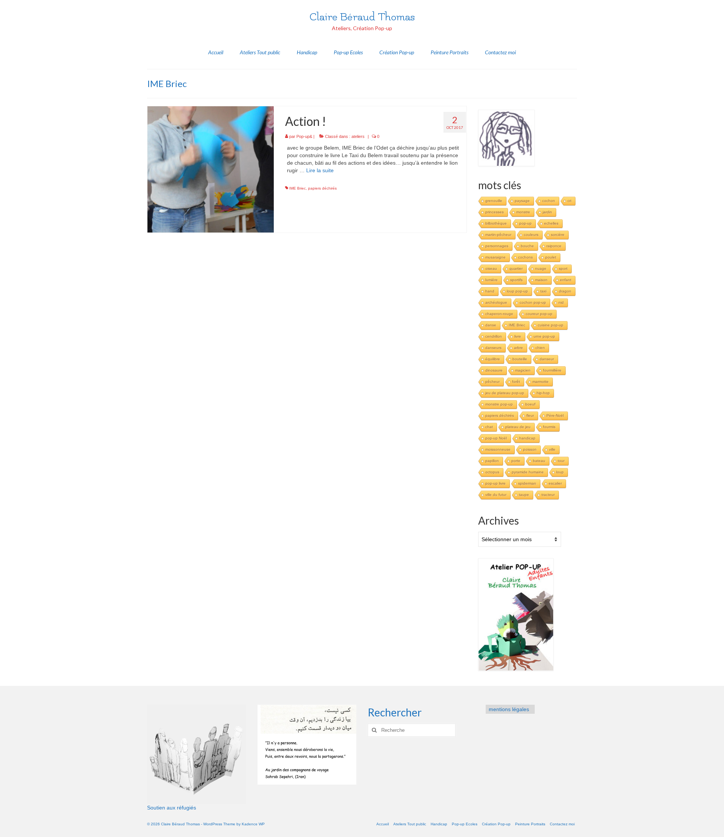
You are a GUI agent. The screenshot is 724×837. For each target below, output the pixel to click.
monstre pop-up (499, 404)
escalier (555, 483)
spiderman (527, 483)
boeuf (530, 404)
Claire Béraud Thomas (362, 17)
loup (560, 472)
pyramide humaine (528, 472)
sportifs (516, 280)
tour (561, 461)
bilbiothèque (496, 223)
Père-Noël (555, 415)
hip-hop (543, 393)
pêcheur (492, 381)
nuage (540, 268)
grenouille (493, 201)
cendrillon (493, 336)
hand (489, 291)
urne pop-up (544, 336)
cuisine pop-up (550, 325)
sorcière (557, 235)
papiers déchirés (322, 188)
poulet (550, 257)
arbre (518, 348)
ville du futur (495, 495)
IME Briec (297, 188)
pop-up (525, 223)
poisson (530, 449)
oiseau (491, 268)
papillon (492, 461)
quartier (516, 268)
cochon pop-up (533, 302)
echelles (551, 223)
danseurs (493, 348)
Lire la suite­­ (320, 170)
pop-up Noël (496, 438)
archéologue (496, 302)
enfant (565, 280)
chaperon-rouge (499, 314)
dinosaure (494, 370)
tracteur (548, 495)
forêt (516, 381)
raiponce (553, 246)
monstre (523, 212)
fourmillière (552, 370)
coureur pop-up (539, 314)
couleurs (531, 235)
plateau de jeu (518, 427)
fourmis (549, 427)
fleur (530, 415)
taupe (524, 495)
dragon (565, 291)
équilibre (492, 359)
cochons (525, 257)
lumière (491, 280)
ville (552, 449)
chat (489, 427)
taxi (543, 291)
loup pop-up (517, 291)
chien (540, 348)
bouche (527, 246)
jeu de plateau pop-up (504, 393)
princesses (494, 212)
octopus (492, 472)
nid (561, 302)
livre (517, 336)
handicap (527, 438)
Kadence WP (253, 824)
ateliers (358, 136)
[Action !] (210, 169)
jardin (547, 212)
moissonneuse (498, 449)
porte (515, 461)
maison (541, 280)
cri (569, 201)
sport (563, 268)
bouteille (519, 359)
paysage (522, 201)
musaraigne (495, 257)
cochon (548, 201)
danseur (547, 359)
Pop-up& (304, 136)
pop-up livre (495, 483)
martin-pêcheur (498, 235)
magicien (523, 370)
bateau (539, 461)
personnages (496, 246)
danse (490, 325)
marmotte (540, 381)
